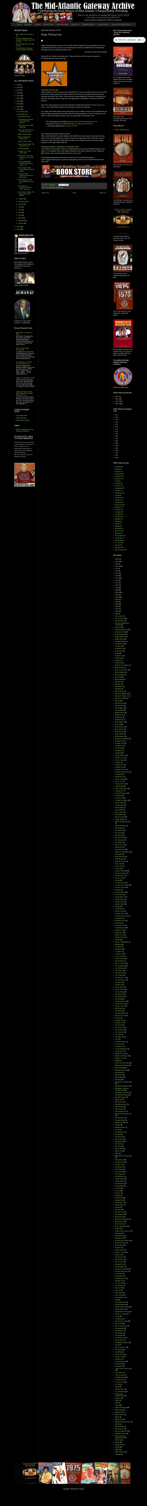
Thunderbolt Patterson (122, 1342)
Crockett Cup (119, 798)
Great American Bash (121, 916)
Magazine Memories (121, 1056)
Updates (117, 1398)
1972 (116, 417)
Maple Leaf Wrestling (121, 1065)
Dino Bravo (118, 835)
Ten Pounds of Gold (121, 1321)
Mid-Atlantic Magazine (122, 1086)
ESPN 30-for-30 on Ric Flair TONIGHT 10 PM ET (25, 181)
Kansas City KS (120, 505)
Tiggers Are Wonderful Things (25, 378)
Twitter (117, 1387)
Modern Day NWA (120, 1122)
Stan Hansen (119, 1285)
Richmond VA (119, 531)
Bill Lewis (118, 684)
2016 (18, 227)
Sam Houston (119, 1257)
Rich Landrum (119, 1214)
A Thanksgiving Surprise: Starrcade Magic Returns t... (25, 121)
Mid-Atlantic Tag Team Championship (122, 1089)
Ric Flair (117, 1209)
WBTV (117, 1417)
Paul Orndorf (119, 1174)
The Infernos (119, 1335)
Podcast (117, 1188)
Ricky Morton (119, 1224)
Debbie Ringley (119, 819)
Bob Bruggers (119, 708)
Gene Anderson (120, 892)
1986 (116, 450)
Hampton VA (119, 500)
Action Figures (119, 618)
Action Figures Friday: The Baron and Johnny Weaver (26, 193)
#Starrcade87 (56, 124)
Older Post (103, 193)
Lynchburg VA (119, 516)
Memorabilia (119, 1077)
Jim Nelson (118, 982)
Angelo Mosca (119, 639)
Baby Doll (118, 663)
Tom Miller (118, 1352)
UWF (116, 1403)
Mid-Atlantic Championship (123, 1082)
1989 (116, 457)
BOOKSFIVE (119, 719)
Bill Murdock (119, 686)
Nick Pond (118, 1146)
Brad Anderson (119, 727)
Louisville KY (119, 514)
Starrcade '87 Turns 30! (49, 90)
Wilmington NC (119, 547)
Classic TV (118, 781)
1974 (116, 422)
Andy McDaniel (120, 634)
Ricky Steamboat (120, 1226)
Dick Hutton (118, 828)
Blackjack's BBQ (120, 698)
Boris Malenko (119, 722)
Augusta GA (119, 471)
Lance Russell (119, 1027)
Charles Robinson (120, 755)
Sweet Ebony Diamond (122, 1311)
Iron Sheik (118, 947)
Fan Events (118, 866)
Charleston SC (119, 479)
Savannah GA (119, 538)
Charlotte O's (119, 767)
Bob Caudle (118, 710)
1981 (116, 438)
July (19, 207)
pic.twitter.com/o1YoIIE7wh (84, 124)
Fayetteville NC (120, 488)
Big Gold (117, 682)
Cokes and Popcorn (121, 788)
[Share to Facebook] (66, 185)
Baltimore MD (119, 474)
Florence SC (119, 490)
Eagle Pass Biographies (122, 852)
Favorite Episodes (120, 873)
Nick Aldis (118, 1144)
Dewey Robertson (120, 826)
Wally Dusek (119, 1410)
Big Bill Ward (119, 679)
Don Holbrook (119, 837)
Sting (116, 1300)
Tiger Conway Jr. (120, 1347)
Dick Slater (118, 833)
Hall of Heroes (103, 24)
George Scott (119, 901)
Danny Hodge (119, 807)
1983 (116, 443)
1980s (117, 403)
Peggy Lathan (119, 1179)
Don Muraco (119, 842)
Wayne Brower (119, 1414)
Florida (117, 880)
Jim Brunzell (119, 973)
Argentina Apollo (120, 641)
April (20, 215)
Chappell (117, 753)
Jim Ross (118, 984)
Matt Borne (118, 1072)
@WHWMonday (69, 124)
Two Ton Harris (119, 1389)
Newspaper (118, 1141)
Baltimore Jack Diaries (122, 665)
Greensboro (118, 918)
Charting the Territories (122, 772)
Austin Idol (118, 658)
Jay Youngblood (120, 966)
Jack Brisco (118, 954)
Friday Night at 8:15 (24, 116)
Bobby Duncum (120, 712)
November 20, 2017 (71, 126)
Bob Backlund (119, 705)
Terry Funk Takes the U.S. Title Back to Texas (26, 130)
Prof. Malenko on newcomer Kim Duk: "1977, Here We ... (25, 187)
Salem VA (118, 1255)
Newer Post (45, 193)
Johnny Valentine (120, 1001)
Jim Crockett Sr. (120, 980)
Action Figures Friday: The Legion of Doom (26, 145)
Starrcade (52, 187)
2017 (18, 109)
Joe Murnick (119, 994)
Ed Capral (118, 854)
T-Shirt (117, 1316)
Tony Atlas (118, 1359)
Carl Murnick (119, 746)
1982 (116, 441)
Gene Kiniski (119, 894)
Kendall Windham (120, 1013)
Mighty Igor (118, 1099)
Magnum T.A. (119, 1058)
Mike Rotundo (119, 1109)
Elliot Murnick (119, 859)
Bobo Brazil (118, 717)
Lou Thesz (118, 1044)
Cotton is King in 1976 (25, 141)
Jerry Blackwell (120, 968)
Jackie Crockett (120, 958)
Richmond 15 (119, 528)
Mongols (117, 1125)
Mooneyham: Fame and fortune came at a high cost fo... (25, 157)
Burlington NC (119, 476)
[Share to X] (64, 185)
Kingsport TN (119, 507)
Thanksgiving (60, 187)
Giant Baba (118, 909)
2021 (18, 98)
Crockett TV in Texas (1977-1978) (24, 152)
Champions (118, 750)
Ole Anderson (119, 1160)
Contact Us (75, 24)
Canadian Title (119, 743)
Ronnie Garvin (119, 1250)
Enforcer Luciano (120, 861)
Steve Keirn (118, 1293)
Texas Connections (121, 1326)
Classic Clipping (120, 779)
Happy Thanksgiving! (24, 134)
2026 (18, 85)
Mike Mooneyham (120, 1104)
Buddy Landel (119, 734)
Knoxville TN (119, 509)
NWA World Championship (123, 1156)
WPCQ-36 (118, 1440)
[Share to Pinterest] (68, 185)
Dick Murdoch (119, 830)
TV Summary (119, 1382)
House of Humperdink (121, 942)
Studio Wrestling (62, 24)
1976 (116, 427)
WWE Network (119, 1452)
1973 (116, 419)
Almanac (118, 627)
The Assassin (119, 1330)
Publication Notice (88, 24)
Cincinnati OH (119, 776)
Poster (117, 1191)
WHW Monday (119, 1426)
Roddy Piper (119, 1245)
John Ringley (119, 996)
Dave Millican (119, 814)
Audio (117, 653)
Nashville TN (119, 519)
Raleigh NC (118, 526)
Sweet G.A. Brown (121, 1314)
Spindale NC (119, 1281)
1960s (117, 399)
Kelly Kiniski (119, 1008)
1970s (117, 401)
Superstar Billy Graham (122, 1307)
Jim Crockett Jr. (120, 977)
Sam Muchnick (119, 1259)
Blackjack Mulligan (121, 693)
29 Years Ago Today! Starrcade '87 (22, 349)
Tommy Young (119, 1357)
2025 (18, 87)
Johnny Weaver (120, 1003)
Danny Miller (119, 810)
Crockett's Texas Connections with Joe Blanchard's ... (25, 175)
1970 (116, 564)
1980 (116, 436)
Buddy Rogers (119, 736)
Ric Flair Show (119, 1212)
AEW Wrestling (120, 621)
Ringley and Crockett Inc (122, 1231)
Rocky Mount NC (120, 535)
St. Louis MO (119, 543)
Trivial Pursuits (119, 1375)
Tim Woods (118, 1349)
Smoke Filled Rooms (121, 1271)
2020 (18, 101)
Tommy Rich (119, 1354)
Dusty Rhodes (119, 849)
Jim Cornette (119, 975)
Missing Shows (120, 1118)
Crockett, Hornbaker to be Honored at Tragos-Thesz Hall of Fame (25, 40)
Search (37, 24)
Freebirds (118, 890)
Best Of (117, 677)
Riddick (117, 1228)
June (20, 210)
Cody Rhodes (119, 786)
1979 (116, 434)
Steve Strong (119, 1295)
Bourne (117, 724)
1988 (116, 455)
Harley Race (119, 932)
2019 (18, 104)
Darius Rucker (119, 812)
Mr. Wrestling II (120, 1132)
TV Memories (119, 1380)
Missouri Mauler (120, 1120)
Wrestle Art (118, 1445)
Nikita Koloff (119, 1148)
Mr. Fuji (117, 1130)
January (21, 223)
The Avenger (119, 1333)
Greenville (118, 495)
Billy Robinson (119, 691)
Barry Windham (120, 672)
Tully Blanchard (120, 1377)
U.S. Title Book (120, 1391)
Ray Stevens (119, 1202)
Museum (117, 1134)
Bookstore (28, 24)
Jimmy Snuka (119, 989)
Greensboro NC (120, 493)
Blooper (117, 701)
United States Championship (119, 1394)
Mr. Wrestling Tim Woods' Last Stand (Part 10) (24, 363)
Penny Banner (119, 1181)
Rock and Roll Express (122, 1240)
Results (117, 1207)
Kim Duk (117, 1018)
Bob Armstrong (119, 703)
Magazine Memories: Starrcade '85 (24, 137)
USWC (117, 1400)
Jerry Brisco (119, 970)
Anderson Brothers (121, 629)
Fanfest (117, 868)
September (22, 201)
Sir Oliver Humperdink (122, 1269)
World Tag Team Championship (120, 1436)
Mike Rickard (119, 1106)
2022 (18, 95)
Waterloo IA (118, 1412)
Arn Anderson (119, 644)
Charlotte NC (119, 483)
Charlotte (118, 481)
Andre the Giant (120, 632)
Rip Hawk (118, 1233)
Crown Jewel (119, 803)
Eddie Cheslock (120, 856)
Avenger (117, 660)
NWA (116, 1153)
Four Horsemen (120, 882)
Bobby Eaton (119, 715)
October (21, 199)
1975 (116, 424)
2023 (18, 93)
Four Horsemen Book (121, 885)
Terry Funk (118, 1323)
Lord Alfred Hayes (120, 1041)
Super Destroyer (120, 1304)
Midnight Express (120, 1097)
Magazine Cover (120, 1053)
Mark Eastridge (120, 1068)
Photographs (119, 1186)
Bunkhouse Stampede (122, 738)
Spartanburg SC (120, 540)
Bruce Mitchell (119, 729)
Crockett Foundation (121, 800)
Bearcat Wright (119, 674)
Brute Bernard (119, 731)
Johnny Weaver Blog (22, 420)
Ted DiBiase (119, 1319)
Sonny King (118, 1274)
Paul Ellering (119, 1169)
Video (117, 1405)
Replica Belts (119, 1205)
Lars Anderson (119, 1030)
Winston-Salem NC (121, 550)
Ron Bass (118, 1247)
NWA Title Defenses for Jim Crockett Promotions (24, 430)
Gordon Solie (119, 911)
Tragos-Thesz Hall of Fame (123, 1368)
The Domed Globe (21, 415)
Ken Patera (118, 1011)
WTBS (117, 1447)
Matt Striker (118, 1075)
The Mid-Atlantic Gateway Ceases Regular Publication (24, 49)
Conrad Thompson (120, 793)
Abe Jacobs (118, 616)
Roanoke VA (119, 533)
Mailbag (117, 1060)
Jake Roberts (119, 961)
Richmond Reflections (122, 1219)
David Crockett (119, 817)
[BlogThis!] (61, 185)
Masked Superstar (120, 1070)
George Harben (119, 899)
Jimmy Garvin (119, 987)
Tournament (118, 1366)
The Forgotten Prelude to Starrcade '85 (55, 134)
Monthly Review (120, 1127)
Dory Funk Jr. (119, 845)
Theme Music (119, 1340)
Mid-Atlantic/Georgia (121, 1095)
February (21, 220)
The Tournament (120, 1337)
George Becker (119, 897)
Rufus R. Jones (120, 1252)
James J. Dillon (120, 963)
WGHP (117, 1424)
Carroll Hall (118, 748)
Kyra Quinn (118, 1025)
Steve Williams (119, 1297)
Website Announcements (123, 1422)
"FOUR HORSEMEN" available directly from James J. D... (25, 163)
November (21, 114)
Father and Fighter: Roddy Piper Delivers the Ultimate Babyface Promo (24, 393)
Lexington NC (119, 512)
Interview (118, 944)
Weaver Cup (119, 1419)
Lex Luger (118, 1034)
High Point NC (119, 502)
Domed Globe (48, 24)
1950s (117, 396)
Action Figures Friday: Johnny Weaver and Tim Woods (26, 169)
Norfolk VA (118, 521)
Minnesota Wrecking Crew (123, 1114)
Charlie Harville (119, 760)
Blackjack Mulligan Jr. (122, 696)
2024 (18, 90)
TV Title (117, 1384)
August (20, 204)
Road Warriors (119, 1235)
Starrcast (118, 1290)
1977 (116, 429)
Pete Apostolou (120, 1183)
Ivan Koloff (118, 949)
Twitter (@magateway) (122, 129)
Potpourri (118, 1193)
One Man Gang (120, 1162)
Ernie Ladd (118, 864)
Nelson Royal (119, 1139)
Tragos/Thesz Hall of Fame (120, 24)
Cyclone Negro (119, 805)
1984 (116, 445)
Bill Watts (118, 689)
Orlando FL (118, 524)
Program (117, 1195)
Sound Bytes (119, 1276)
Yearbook (118, 1454)
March (20, 218)
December (21, 111)
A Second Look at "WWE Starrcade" (25, 126)
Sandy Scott (119, 1262)
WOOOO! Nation (120, 1433)
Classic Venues (120, 784)
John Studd (118, 999)
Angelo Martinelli (120, 636)
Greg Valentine (119, 928)
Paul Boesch (119, 1167)
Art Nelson (118, 646)
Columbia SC (119, 486)
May (19, 212)
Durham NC (118, 847)
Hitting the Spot (120, 937)
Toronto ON (118, 545)
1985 (116, 448)
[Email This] (59, 185)
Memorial (118, 1079)
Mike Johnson (119, 1102)
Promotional (118, 1198)
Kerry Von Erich (120, 1015)
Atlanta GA (118, 469)
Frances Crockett (120, 887)
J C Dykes (118, 951)
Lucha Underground (121, 1049)
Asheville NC (119, 467)
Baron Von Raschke (121, 670)
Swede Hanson (119, 1309)
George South (119, 904)
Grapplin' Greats (120, 913)
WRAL (117, 1442)
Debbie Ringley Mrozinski (123, 821)
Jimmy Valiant (119, 992)
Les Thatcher (119, 1032)
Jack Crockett (119, 956)
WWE (117, 1449)
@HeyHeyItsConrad (90, 121)
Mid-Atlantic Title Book (122, 1092)
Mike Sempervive (120, 1111)
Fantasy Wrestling (120, 871)
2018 (18, 106)
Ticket (117, 1345)
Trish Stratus (119, 1372)
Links (116, 1039)
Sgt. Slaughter (119, 1266)
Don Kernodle (119, 840)
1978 (116, 431)
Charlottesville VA (120, 769)
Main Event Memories (122, 1063)
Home (19, 24)
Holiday (117, 939)
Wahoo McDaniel (120, 1407)
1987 (116, 453)
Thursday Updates (23, 148)
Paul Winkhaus (119, 1176)
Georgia (117, 906)
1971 (116, 415)
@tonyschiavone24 (75, 121)
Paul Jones (118, 1172)
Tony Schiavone (120, 1361)
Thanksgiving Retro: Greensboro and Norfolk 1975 (59, 147)
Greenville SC (119, 497)
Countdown (118, 795)
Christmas (118, 774)
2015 (18, 229)
